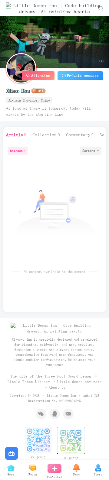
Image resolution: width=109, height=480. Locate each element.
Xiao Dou (18, 91)
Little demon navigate (79, 382)
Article (16, 134)
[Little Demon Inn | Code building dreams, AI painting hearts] (54, 328)
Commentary (80, 134)
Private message (83, 75)
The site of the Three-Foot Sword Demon (51, 376)
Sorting (88, 150)
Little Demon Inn (61, 395)
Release (17, 150)
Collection (46, 134)
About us (57, 387)
